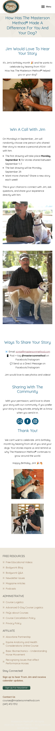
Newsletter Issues (15, 578)
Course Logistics (14, 602)
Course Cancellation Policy (20, 618)
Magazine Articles (15, 583)
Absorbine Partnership (18, 636)
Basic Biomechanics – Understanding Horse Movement (26, 652)
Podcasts (11, 588)
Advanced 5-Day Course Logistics (24, 607)
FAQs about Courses (17, 612)
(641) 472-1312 (10, 704)
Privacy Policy (13, 623)
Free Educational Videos (19, 562)
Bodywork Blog (14, 567)
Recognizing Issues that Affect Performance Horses (22, 661)
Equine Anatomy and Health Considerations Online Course (22, 644)
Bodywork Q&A (14, 572)
